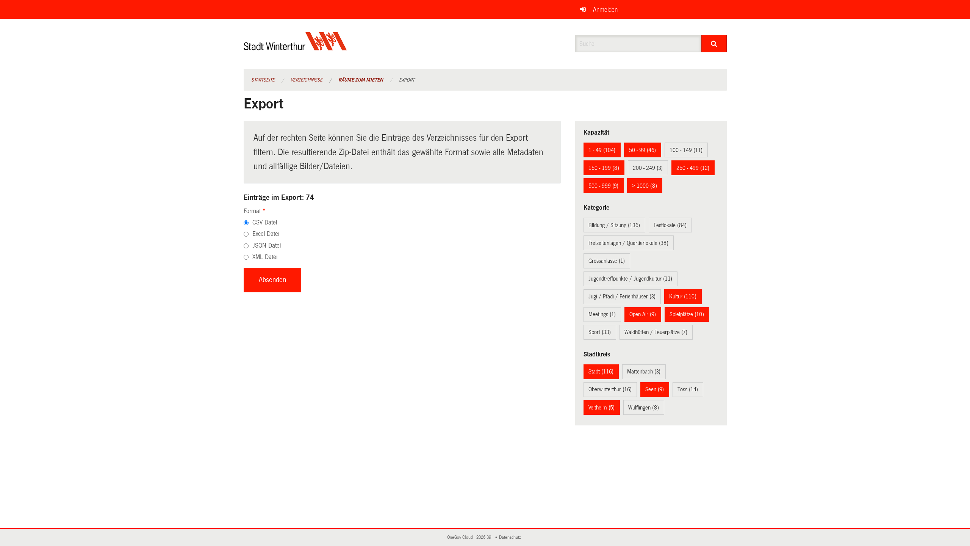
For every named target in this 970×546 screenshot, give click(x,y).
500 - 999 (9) (603, 186)
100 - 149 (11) (686, 150)
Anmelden (605, 9)
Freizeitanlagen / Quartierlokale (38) (628, 243)
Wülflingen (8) (643, 408)
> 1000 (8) (644, 186)
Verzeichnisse (306, 80)
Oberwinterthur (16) (610, 389)
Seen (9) (654, 389)
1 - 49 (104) (601, 150)
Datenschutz (511, 537)
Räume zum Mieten (360, 80)
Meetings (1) (602, 314)
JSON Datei (266, 245)
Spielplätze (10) (687, 314)
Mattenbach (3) (643, 372)
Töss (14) (687, 389)
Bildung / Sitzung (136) (614, 225)
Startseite (263, 80)
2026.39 (484, 537)
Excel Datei (265, 234)
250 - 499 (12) (692, 168)
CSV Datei (264, 222)
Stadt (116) (600, 372)
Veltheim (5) (601, 408)
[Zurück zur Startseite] (295, 47)
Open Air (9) (642, 314)
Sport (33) (599, 332)
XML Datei (264, 257)
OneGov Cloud (461, 537)
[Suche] (714, 43)
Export (407, 80)
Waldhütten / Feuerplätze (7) (655, 332)
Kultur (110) (682, 296)
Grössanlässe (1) (606, 261)
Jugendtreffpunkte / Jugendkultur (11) (630, 279)
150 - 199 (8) (603, 168)
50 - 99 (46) (642, 150)
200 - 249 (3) (648, 168)
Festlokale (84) (670, 225)
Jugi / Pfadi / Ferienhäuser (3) (622, 296)
